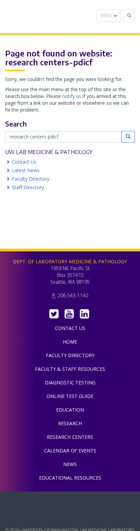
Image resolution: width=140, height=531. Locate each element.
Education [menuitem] (70, 409)
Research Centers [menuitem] (70, 437)
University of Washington (70, 517)
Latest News (26, 170)
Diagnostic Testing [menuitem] (70, 382)
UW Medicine (70, 502)
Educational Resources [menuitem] (70, 478)
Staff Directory (28, 187)
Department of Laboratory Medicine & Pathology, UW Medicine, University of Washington (40, 17)
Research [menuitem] (70, 423)
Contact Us (24, 162)
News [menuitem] (70, 464)
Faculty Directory (30, 179)
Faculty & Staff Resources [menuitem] (70, 369)
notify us (71, 96)
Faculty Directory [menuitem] (70, 355)
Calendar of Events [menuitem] (70, 450)
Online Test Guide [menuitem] (70, 396)
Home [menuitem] (70, 341)
